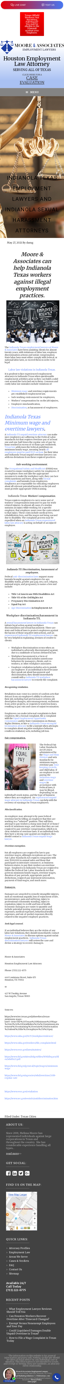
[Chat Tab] (32, 692)
